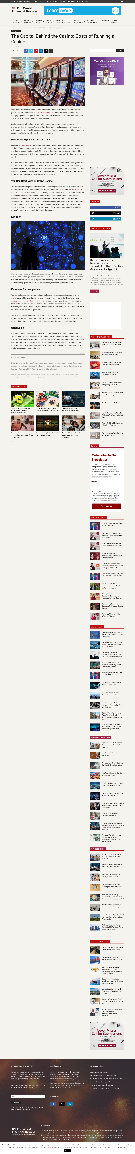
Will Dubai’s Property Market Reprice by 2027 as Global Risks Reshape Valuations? (112, 927)
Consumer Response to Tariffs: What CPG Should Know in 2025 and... (112, 1001)
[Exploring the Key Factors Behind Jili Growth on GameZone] (47, 423)
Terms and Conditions (83, 1)
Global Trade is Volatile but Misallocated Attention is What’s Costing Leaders (112, 981)
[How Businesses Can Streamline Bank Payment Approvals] (95, 867)
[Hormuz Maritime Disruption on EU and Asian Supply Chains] (95, 950)
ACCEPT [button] (67, 1150)
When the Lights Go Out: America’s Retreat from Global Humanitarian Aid (112, 556)
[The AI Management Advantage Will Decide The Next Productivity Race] (95, 415)
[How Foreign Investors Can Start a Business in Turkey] (95, 775)
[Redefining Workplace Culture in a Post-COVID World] (95, 616)
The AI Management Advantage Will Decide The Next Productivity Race (113, 415)
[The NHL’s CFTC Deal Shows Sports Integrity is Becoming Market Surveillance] (73, 423)
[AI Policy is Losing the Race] (95, 405)
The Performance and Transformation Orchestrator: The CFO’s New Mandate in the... (112, 655)
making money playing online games (25, 301)
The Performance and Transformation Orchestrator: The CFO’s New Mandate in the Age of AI (106, 265)
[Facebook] (26, 51)
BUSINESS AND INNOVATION (100, 737)
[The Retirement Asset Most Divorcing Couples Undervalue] (95, 887)
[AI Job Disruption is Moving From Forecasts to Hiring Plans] (95, 355)
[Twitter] (31, 51)
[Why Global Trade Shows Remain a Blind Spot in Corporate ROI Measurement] (95, 806)
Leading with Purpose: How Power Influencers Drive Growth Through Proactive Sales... (112, 566)
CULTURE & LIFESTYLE (114, 21)
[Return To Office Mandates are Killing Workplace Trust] (95, 385)
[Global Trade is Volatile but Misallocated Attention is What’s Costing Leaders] (95, 981)
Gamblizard (72, 366)
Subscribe (45, 1)
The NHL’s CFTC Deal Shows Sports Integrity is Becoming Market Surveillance (72, 435)
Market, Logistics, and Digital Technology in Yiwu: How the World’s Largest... (111, 991)
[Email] (46, 51)
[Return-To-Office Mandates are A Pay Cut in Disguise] (95, 425)
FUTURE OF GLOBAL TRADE (92, 21)
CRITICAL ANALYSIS (49, 21)
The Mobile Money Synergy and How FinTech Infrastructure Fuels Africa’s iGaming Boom (22, 435)
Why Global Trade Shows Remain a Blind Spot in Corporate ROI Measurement (113, 805)
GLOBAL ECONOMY (16, 21)
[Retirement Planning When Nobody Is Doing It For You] (95, 877)
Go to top (82, 353)
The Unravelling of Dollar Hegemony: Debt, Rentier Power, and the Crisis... (112, 705)
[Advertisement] (105, 315)
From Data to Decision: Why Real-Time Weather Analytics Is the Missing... (113, 576)
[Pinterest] (36, 51)
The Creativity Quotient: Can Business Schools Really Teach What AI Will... (112, 535)
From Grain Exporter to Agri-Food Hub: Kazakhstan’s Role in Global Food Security (113, 917)
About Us (19, 1)
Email (94, 481)
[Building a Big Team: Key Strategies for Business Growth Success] (95, 606)
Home (13, 1)
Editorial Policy (36, 1)
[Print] (51, 51)
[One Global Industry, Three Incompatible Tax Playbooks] (73, 399)
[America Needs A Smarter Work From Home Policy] (95, 395)
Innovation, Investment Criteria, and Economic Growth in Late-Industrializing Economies (112, 727)
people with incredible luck (44, 113)
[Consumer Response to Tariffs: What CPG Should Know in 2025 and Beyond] (95, 1001)
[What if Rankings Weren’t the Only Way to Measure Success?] (95, 546)
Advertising (53, 1)
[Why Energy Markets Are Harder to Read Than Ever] (95, 526)
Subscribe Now (107, 506)
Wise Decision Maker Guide (99, 1072)
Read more (94, 291)
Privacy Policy (71, 1)
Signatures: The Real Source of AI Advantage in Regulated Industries (112, 745)
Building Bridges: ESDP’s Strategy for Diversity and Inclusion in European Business (112, 596)
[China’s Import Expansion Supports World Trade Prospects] (95, 960)
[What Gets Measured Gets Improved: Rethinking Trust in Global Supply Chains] (95, 665)
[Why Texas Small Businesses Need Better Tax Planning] (95, 907)
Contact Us (62, 1)
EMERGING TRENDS (38, 21)
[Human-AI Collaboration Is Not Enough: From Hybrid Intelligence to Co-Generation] (95, 645)
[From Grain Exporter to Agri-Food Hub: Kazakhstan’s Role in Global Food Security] (95, 917)
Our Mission (27, 1)
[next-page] (16, 441)
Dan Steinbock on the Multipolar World (103, 1076)
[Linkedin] (41, 51)
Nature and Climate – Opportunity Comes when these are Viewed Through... (112, 586)
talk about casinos (25, 145)
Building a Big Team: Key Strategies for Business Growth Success (112, 606)
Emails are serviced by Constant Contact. (106, 500)
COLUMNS (104, 20)
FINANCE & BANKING (27, 21)
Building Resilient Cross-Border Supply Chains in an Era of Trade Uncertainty (112, 634)
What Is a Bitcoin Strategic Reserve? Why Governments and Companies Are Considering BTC (113, 897)
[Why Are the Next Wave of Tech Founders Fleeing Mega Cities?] (95, 785)
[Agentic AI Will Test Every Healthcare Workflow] (95, 375)
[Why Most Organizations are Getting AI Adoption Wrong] (95, 365)
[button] (122, 1)
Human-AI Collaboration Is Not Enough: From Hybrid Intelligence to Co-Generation (113, 644)
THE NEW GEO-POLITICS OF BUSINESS (63, 21)
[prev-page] (12, 441)
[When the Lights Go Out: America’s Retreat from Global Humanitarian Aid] (95, 556)
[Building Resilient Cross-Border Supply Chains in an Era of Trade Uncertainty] (95, 635)
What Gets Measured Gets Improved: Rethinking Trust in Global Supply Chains (111, 665)
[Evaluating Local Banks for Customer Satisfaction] (95, 816)
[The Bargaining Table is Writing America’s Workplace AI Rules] (95, 345)
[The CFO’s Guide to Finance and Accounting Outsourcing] (95, 796)
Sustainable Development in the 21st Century (105, 1088)
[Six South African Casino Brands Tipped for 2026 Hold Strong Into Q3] (47, 399)
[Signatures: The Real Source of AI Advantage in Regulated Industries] (95, 745)
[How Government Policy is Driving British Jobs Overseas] (95, 695)
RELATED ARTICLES (19, 386)
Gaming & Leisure (22, 28)
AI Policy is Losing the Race (111, 403)
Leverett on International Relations (101, 1085)
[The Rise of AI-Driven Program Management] (95, 755)
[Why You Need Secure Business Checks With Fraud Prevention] (95, 765)
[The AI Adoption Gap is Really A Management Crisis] (95, 435)
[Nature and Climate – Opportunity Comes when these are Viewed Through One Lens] (95, 586)
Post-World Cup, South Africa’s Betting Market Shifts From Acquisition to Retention (20, 410)
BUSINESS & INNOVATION (78, 21)
